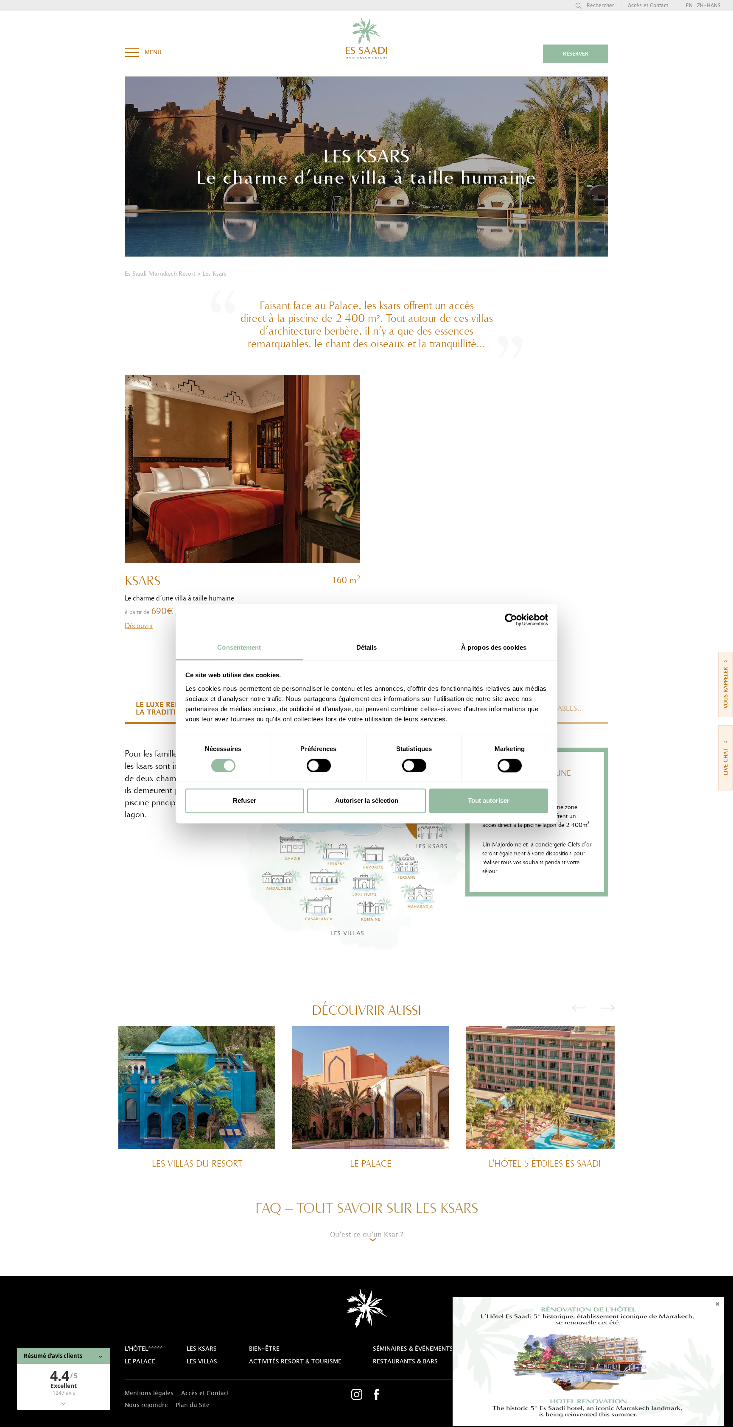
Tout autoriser (488, 800)
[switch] (319, 765)
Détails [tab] (366, 647)
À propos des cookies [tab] (493, 647)
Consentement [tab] (239, 647)
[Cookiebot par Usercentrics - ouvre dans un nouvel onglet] (511, 619)
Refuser (244, 800)
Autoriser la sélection (366, 800)
